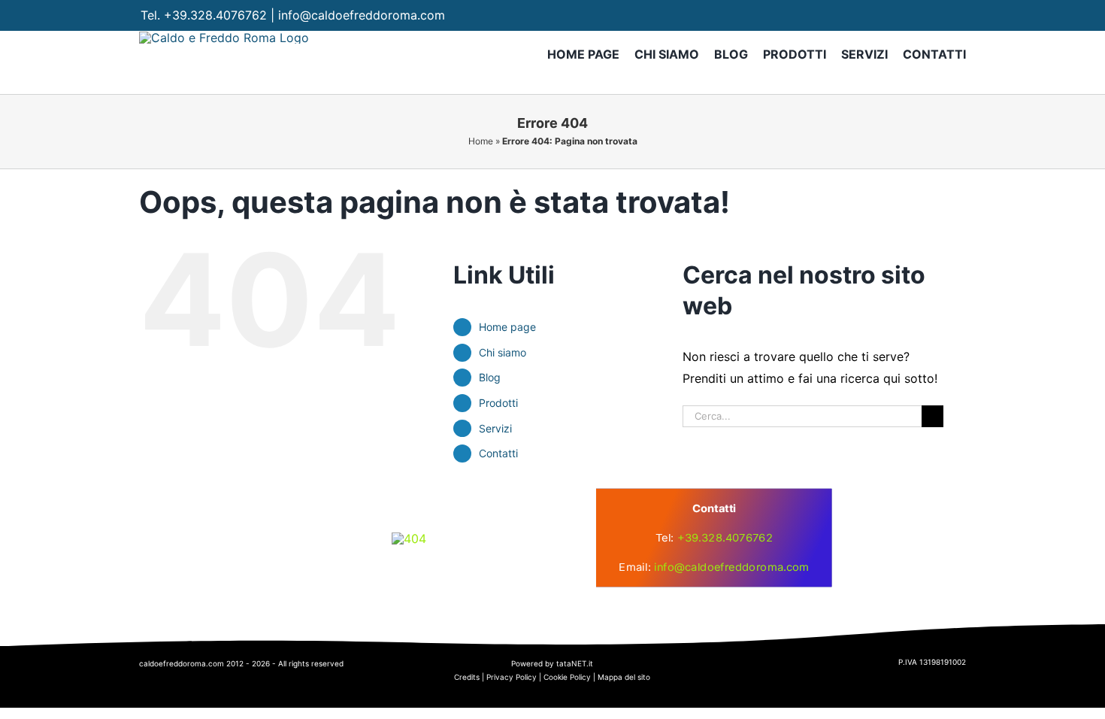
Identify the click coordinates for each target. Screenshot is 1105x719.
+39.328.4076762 (215, 15)
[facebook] (899, 15)
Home (480, 141)
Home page (507, 326)
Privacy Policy (511, 676)
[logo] (409, 538)
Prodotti (498, 402)
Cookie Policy (567, 676)
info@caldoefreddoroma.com (361, 15)
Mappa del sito (624, 676)
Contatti (498, 453)
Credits (467, 676)
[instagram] (928, 15)
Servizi (495, 428)
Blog (490, 377)
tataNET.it (574, 663)
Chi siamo (502, 352)
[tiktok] (957, 15)
